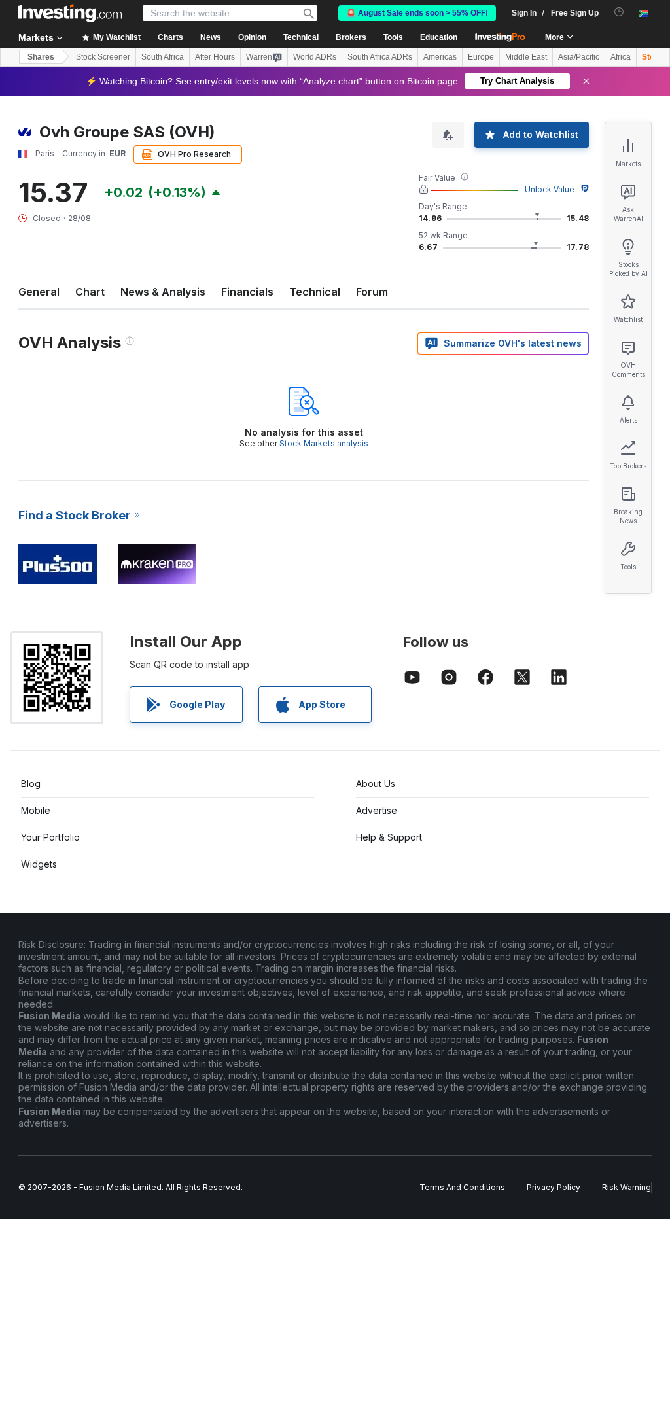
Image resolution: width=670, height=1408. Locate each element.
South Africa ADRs (379, 57)
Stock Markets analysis (323, 443)
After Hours (215, 57)
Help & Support (389, 837)
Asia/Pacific (578, 57)
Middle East (526, 57)
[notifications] (619, 12)
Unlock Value (549, 189)
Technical (314, 291)
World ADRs (314, 57)
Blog (31, 783)
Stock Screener (103, 57)
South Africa (162, 57)
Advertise (376, 810)
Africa (620, 57)
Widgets (39, 864)
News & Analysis (162, 291)
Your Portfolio (50, 837)
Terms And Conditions (462, 1187)
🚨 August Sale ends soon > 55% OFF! (417, 13)
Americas (440, 57)
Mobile (35, 810)
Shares (40, 57)
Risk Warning (626, 1187)
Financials (247, 291)
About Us (375, 783)
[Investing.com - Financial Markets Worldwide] (70, 13)
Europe (481, 57)
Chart (90, 291)
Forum (372, 291)
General (39, 291)
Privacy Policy (553, 1187)
